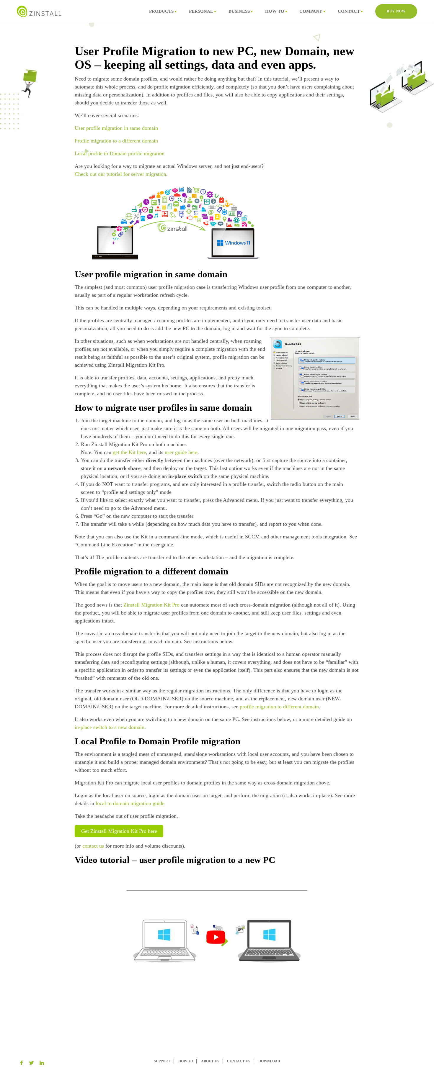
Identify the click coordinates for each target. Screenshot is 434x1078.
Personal (201, 11)
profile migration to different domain (279, 707)
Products (161, 11)
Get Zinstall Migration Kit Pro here (119, 831)
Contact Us (238, 1061)
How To (274, 11)
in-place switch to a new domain (109, 727)
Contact (349, 11)
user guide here (181, 452)
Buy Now (396, 11)
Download (269, 1061)
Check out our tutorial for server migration (120, 174)
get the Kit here (129, 452)
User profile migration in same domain (116, 128)
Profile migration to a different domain (116, 141)
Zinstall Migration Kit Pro (151, 605)
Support (162, 1061)
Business (239, 11)
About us (210, 1061)
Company (310, 11)
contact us (93, 846)
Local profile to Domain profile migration (119, 153)
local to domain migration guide (130, 803)
